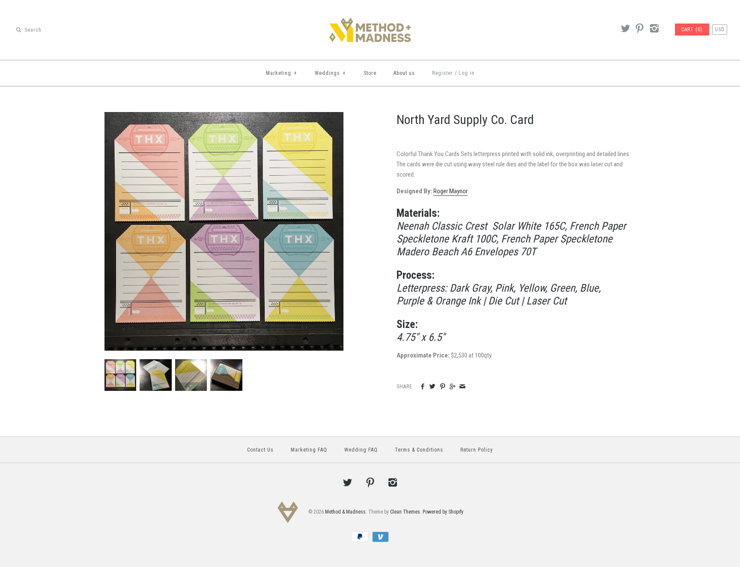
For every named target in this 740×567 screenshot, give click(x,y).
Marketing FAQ (309, 450)
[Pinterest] (639, 29)
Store (370, 73)
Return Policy (476, 450)
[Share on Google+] (452, 387)
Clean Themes (405, 512)
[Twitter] (625, 29)
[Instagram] (654, 29)
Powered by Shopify (443, 512)
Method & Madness (345, 512)
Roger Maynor (450, 191)
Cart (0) (692, 29)
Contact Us (260, 450)
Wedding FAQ (361, 450)
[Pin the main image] (443, 387)
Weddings (330, 73)
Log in (466, 73)
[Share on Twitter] (432, 387)
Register (442, 73)
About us (404, 73)
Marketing (281, 73)
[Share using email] (462, 387)
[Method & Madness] (370, 14)
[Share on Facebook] (422, 387)
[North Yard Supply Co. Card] (223, 117)
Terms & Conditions (419, 450)
